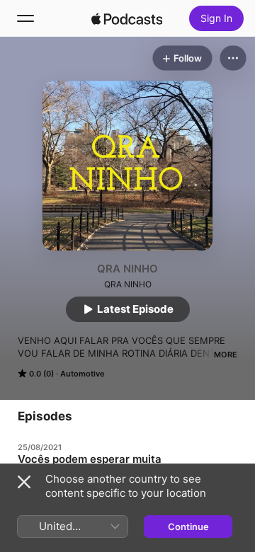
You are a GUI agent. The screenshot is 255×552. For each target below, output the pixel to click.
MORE (225, 355)
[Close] (24, 482)
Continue (188, 526)
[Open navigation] (25, 18)
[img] (127, 18)
